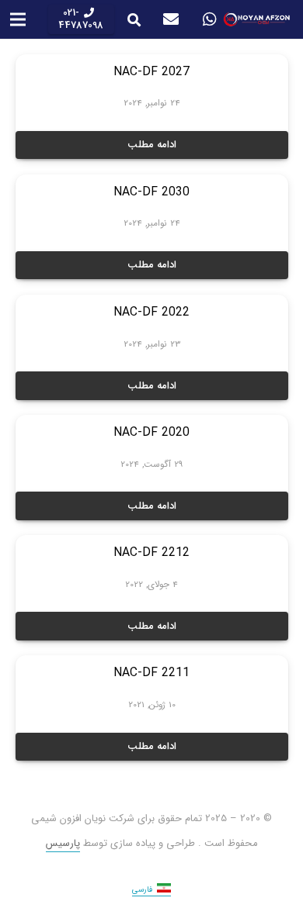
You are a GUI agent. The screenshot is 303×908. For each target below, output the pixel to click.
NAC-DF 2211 (151, 673)
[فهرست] (18, 19)
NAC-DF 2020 (151, 432)
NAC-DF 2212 (151, 553)
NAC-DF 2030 (151, 192)
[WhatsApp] (209, 19)
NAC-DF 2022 (151, 312)
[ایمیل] (170, 19)
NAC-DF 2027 (151, 72)
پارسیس (63, 843)
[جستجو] (134, 20)
